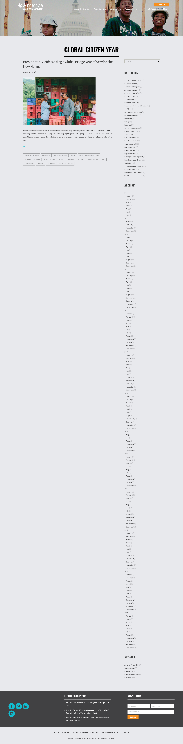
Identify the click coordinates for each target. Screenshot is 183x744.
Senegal (40, 164)
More (25, 147)
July (127, 215)
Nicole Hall (128, 678)
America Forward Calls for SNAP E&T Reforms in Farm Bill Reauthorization (87, 719)
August (128, 260)
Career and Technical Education (135, 106)
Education (128, 119)
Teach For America (66, 164)
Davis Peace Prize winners (89, 155)
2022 (126, 311)
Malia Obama (93, 159)
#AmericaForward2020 (132, 80)
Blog (165, 9)
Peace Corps (29, 164)
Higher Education (130, 131)
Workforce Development (133, 173)
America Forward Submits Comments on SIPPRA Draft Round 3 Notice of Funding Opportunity (88, 711)
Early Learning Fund (131, 115)
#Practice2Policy (130, 84)
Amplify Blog (129, 96)
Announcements (130, 100)
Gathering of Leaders (132, 128)
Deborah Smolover (131, 675)
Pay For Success (130, 150)
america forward (60, 155)
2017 (126, 489)
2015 (126, 571)
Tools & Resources (151, 9)
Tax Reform (128, 163)
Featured (127, 125)
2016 (126, 530)
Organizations (129, 144)
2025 (126, 218)
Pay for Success (130, 154)
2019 (126, 431)
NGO (103, 159)
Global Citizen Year (66, 159)
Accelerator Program (132, 87)
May (127, 209)
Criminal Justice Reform (133, 112)
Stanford (51, 164)
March (128, 202)
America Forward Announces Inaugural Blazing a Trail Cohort (87, 704)
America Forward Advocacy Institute (125, 9)
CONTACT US (161, 4)
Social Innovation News (132, 160)
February (129, 199)
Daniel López (128, 671)
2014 (126, 613)
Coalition (86, 9)
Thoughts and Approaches (133, 166)
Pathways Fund (129, 147)
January (129, 196)
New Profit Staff (130, 141)
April (127, 206)
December (129, 231)
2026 (126, 193)
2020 (126, 393)
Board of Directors (131, 103)
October (129, 225)
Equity (126, 122)
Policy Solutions (100, 9)
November (130, 228)
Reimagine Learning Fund (133, 157)
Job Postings (129, 135)
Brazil (73, 155)
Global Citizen (49, 159)
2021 (126, 352)
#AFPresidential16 (31, 155)
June (127, 212)
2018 (126, 454)
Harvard (81, 159)
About (76, 9)
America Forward (130, 93)
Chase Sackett (129, 668)
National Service (130, 138)
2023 (126, 269)
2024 (126, 234)
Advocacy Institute (131, 90)
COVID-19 (127, 109)
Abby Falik (46, 155)
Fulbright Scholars (32, 159)
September (130, 298)
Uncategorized (129, 169)
